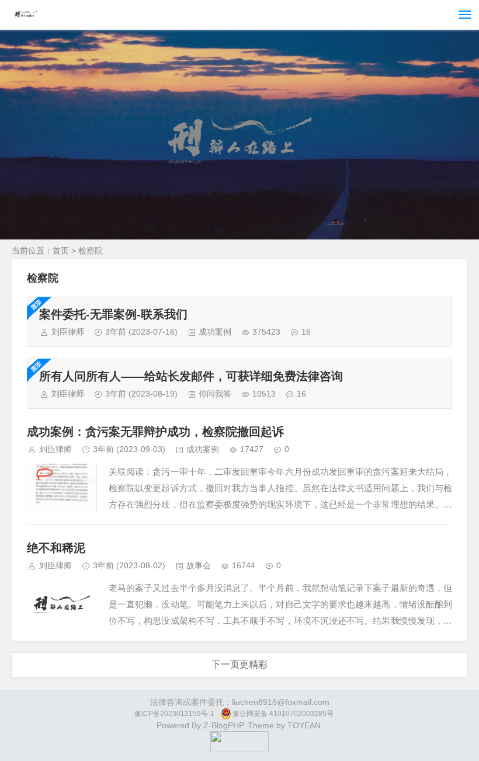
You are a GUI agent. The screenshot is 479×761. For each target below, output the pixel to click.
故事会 (198, 565)
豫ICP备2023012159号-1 (174, 714)
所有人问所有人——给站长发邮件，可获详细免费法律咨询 (191, 376)
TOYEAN (304, 725)
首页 (61, 250)
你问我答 (215, 393)
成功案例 (215, 331)
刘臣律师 (67, 331)
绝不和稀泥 (56, 547)
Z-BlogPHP (223, 725)
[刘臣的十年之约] (239, 749)
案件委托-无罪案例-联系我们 (113, 314)
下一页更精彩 (239, 664)
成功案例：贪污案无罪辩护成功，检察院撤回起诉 (155, 431)
